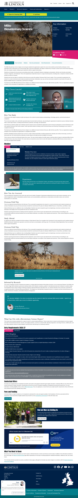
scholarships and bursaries (41, 395)
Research (12, 9)
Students (55, 3)
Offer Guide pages (29, 386)
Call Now (37, 14)
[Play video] (56, 99)
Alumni (59, 3)
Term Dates (38, 478)
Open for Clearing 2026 (15, 14)
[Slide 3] (41, 278)
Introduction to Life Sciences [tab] (11, 163)
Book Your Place (42, 418)
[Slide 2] (39, 278)
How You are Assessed (34, 62)
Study (5, 9)
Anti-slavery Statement (59, 490)
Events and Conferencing (35, 9)
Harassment (50, 490)
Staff (51, 3)
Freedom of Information (32, 490)
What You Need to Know (19, 455)
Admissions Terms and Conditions (26, 493)
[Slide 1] (37, 278)
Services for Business (22, 9)
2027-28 (64, 55)
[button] (73, 3)
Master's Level (29, 146)
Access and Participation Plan (53, 493)
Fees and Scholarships (57, 62)
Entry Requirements (45, 62)
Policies (37, 484)
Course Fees (8, 398)
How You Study (18, 62)
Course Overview (9, 62)
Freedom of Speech (42, 490)
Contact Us (38, 473)
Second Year (14, 146)
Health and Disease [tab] (13, 159)
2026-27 (57, 55)
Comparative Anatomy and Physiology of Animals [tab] (12, 155)
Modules (25, 62)
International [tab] (17, 330)
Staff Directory (39, 475)
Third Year (21, 146)
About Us (46, 9)
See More (68, 29)
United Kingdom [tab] (8, 330)
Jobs (64, 3)
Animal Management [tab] (11, 150)
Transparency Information (40, 493)
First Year (7, 146)
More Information (19, 275)
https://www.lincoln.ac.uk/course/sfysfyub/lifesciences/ (16, 373)
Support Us (68, 3)
